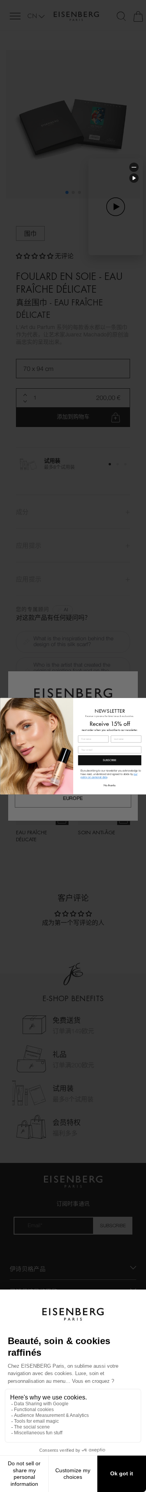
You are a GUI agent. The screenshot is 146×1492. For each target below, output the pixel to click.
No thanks (110, 785)
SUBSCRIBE (109, 760)
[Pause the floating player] (134, 178)
